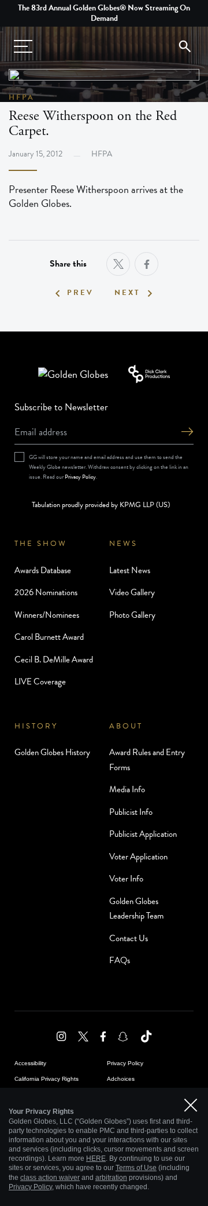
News (123, 543)
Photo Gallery (132, 615)
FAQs (119, 960)
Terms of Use (136, 1168)
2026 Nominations (45, 592)
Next (127, 292)
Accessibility (30, 1063)
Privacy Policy (80, 476)
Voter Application (138, 856)
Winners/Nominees (46, 615)
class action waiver (50, 1178)
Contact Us (128, 938)
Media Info (127, 789)
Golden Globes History (52, 752)
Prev (80, 292)
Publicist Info (131, 812)
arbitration (111, 1178)
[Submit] (187, 433)
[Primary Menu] (23, 46)
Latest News (129, 570)
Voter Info (126, 878)
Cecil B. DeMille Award (53, 659)
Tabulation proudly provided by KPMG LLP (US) (101, 504)
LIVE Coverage (40, 681)
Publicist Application (143, 834)
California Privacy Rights (46, 1079)
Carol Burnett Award (49, 637)
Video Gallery (132, 592)
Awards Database (42, 570)
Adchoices (121, 1079)
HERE (96, 1158)
